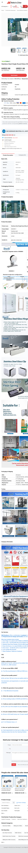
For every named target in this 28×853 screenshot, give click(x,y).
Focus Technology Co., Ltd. (18, 847)
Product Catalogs (22, 802)
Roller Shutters (18, 832)
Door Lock (17, 808)
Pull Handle (17, 810)
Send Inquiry (14, 75)
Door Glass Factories (7, 832)
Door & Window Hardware (22, 10)
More (2, 842)
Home (2, 10)
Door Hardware (4, 805)
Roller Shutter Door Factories (9, 836)
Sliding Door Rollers (18, 825)
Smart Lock (17, 805)
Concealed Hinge (5, 808)
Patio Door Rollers (7, 825)
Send (14, 764)
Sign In (3, 148)
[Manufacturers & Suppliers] (14, 2)
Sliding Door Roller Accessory (9, 839)
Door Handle (4, 810)
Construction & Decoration (10, 10)
